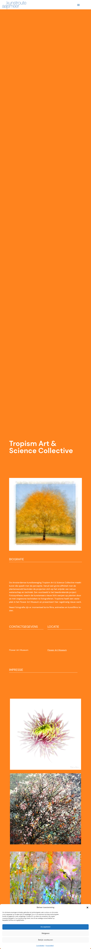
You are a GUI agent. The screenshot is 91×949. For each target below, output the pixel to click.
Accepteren (45, 927)
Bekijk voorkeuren (45, 940)
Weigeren (46, 933)
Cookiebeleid (40, 945)
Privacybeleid (50, 945)
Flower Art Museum (57, 650)
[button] (87, 907)
